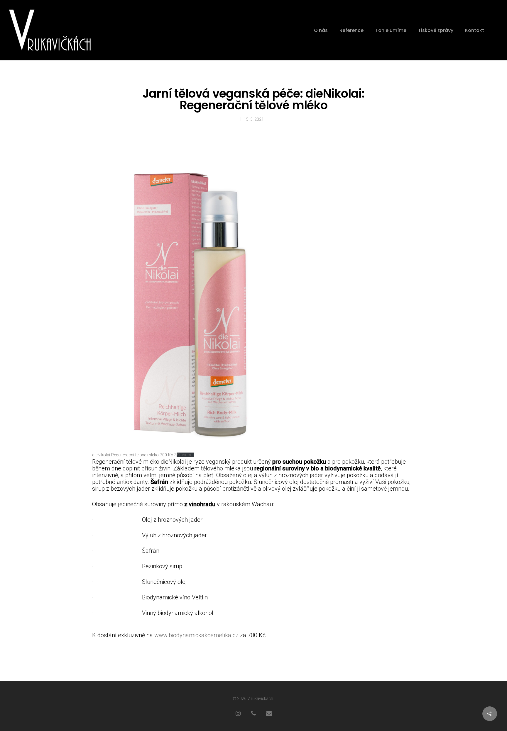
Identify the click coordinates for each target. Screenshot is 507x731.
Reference (351, 30)
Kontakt (474, 30)
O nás (321, 30)
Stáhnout (185, 455)
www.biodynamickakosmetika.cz (196, 635)
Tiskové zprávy (435, 30)
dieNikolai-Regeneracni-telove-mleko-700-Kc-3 (134, 455)
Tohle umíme (390, 30)
